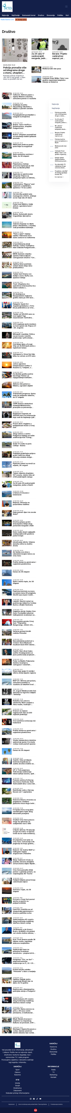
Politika (60, 15)
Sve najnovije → (59, 177)
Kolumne (17, 1075)
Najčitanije (16, 15)
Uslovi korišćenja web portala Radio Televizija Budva (32, 1104)
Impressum (12, 1104)
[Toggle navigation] (66, 6)
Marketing (53, 1075)
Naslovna (53, 1047)
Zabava (17, 1072)
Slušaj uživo (21, 19)
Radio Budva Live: (7, 19)
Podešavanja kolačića (56, 1104)
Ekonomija (51, 15)
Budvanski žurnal (28, 15)
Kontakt (53, 1077)
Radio (53, 1070)
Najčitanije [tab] (56, 108)
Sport (18, 1070)
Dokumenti (18, 1090)
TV (53, 1072)
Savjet (17, 1085)
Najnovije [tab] (55, 104)
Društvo (41, 15)
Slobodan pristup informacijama (17, 1093)
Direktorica (17, 1088)
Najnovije (5, 15)
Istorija (17, 1083)
